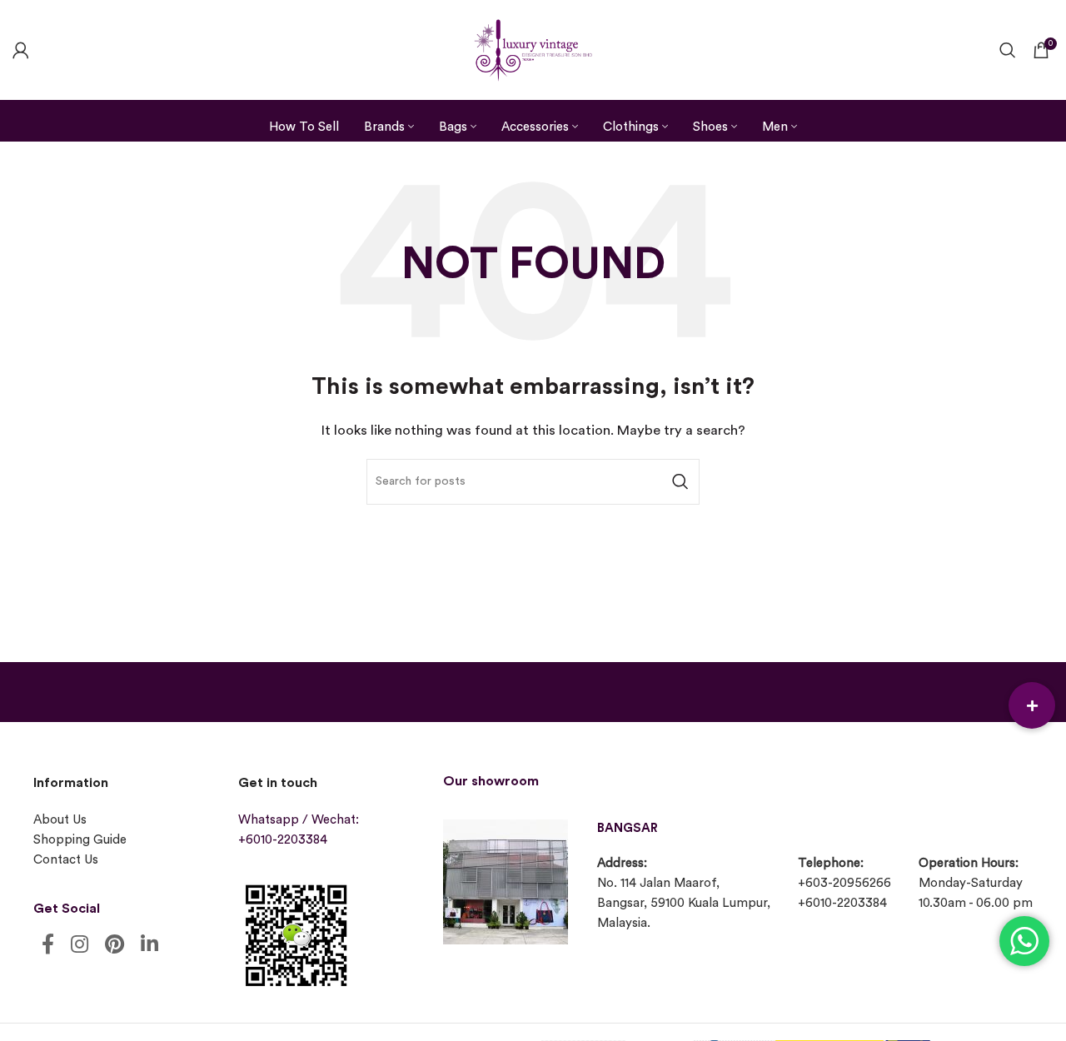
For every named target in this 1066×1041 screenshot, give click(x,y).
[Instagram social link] (79, 945)
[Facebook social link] (47, 945)
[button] (1032, 705)
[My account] (20, 50)
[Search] (1007, 50)
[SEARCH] (680, 482)
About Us (60, 820)
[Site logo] (533, 48)
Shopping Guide (80, 840)
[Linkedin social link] (149, 945)
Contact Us (65, 860)
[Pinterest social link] (114, 945)
